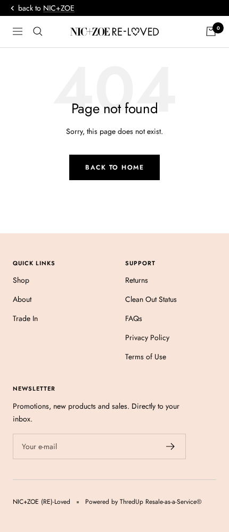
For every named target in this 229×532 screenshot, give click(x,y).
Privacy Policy (147, 337)
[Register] (170, 446)
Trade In (25, 318)
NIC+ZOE (59, 8)
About (22, 299)
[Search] (38, 31)
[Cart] (211, 31)
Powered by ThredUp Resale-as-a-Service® (143, 501)
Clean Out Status (151, 299)
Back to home (114, 167)
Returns (136, 280)
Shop (21, 280)
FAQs (133, 318)
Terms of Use (145, 356)
